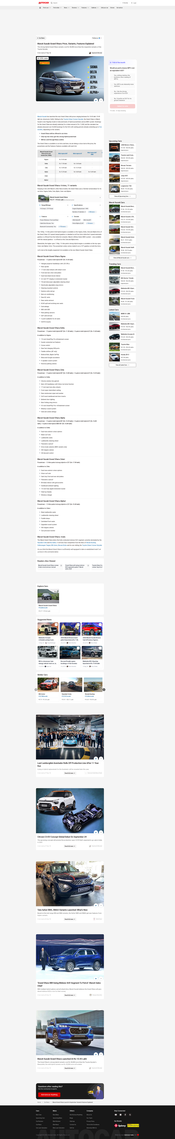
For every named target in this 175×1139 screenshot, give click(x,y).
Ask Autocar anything (76, 1114)
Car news (38, 1124)
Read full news (69, 773)
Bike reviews (56, 1121)
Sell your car (104, 7)
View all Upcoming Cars (121, 196)
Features (84, 7)
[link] (114, 147)
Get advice (120, 7)
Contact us (73, 1124)
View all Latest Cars (121, 365)
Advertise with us (92, 1128)
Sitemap (72, 1121)
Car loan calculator (41, 1128)
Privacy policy (90, 1121)
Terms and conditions (93, 1124)
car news (46, 1102)
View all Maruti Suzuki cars (121, 258)
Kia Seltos (53, 542)
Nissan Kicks (62, 545)
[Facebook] (125, 1114)
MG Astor (54, 545)
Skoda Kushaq (91, 542)
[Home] (40, 7)
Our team (89, 1118)
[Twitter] (130, 1114)
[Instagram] (120, 1114)
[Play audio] (96, 100)
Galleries (93, 7)
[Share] (101, 100)
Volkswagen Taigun (44, 545)
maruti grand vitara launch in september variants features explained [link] (73, 1102)
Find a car (46, 7)
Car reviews (39, 1121)
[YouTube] (115, 1114)
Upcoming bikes (57, 1118)
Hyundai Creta (42, 542)
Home (39, 1102)
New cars (38, 1114)
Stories (112, 7)
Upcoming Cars (40, 1118)
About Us (89, 1114)
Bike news (56, 1124)
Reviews (74, 7)
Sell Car (72, 1128)
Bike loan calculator (59, 1128)
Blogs (71, 1118)
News (65, 7)
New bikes (56, 1114)
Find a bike (56, 7)
